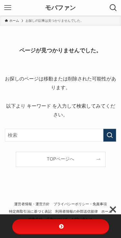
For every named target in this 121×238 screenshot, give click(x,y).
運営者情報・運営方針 (32, 204)
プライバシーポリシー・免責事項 (80, 204)
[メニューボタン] (7, 8)
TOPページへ (60, 159)
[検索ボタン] (113, 8)
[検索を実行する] (109, 135)
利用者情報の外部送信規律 (76, 211)
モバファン (60, 8)
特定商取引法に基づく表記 (30, 211)
